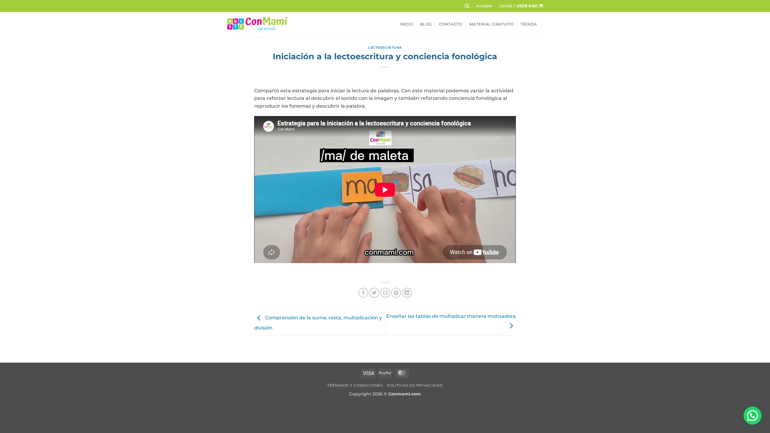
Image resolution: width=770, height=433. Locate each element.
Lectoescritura (385, 47)
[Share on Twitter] (374, 293)
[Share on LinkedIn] (407, 293)
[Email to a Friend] (385, 293)
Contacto (451, 24)
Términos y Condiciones (355, 385)
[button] (484, 6)
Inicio (406, 24)
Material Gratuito (491, 24)
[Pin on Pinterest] (396, 293)
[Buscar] (467, 6)
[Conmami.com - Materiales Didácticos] (257, 24)
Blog (426, 24)
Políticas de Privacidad (415, 385)
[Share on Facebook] (363, 293)
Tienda (529, 24)
